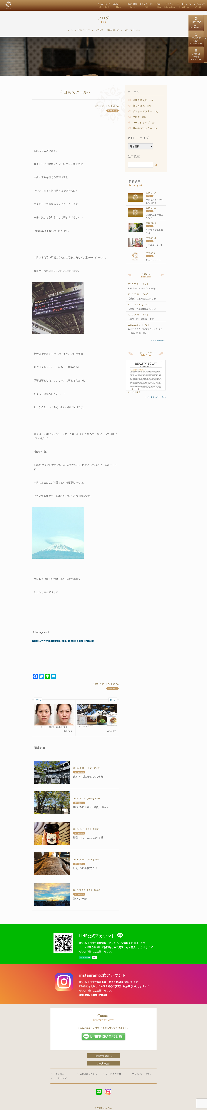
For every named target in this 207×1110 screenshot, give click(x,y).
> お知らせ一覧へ (158, 340)
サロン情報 (132, 5)
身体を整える (140, 100)
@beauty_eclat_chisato (93, 994)
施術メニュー (119, 5)
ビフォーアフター (142, 111)
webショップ (199, 5)
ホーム (70, 30)
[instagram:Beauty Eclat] (108, 1092)
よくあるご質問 (147, 5)
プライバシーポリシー (143, 1073)
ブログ (159, 5)
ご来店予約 (196, 56)
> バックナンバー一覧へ (155, 397)
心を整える (139, 105)
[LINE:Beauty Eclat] (99, 1092)
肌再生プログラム (142, 128)
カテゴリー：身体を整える (107, 30)
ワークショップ (141, 122)
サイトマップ (59, 1078)
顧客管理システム (88, 1073)
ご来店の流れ (196, 40)
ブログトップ (84, 30)
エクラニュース (184, 5)
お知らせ (169, 5)
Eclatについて (104, 5)
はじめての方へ (196, 24)
